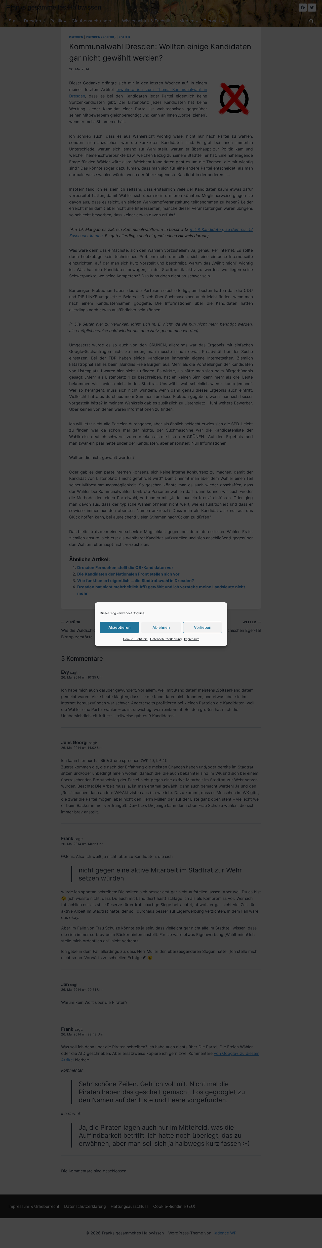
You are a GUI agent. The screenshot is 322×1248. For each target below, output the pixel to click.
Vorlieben (202, 627)
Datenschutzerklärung (166, 639)
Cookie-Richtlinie (135, 639)
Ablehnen (161, 627)
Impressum (191, 639)
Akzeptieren (119, 627)
